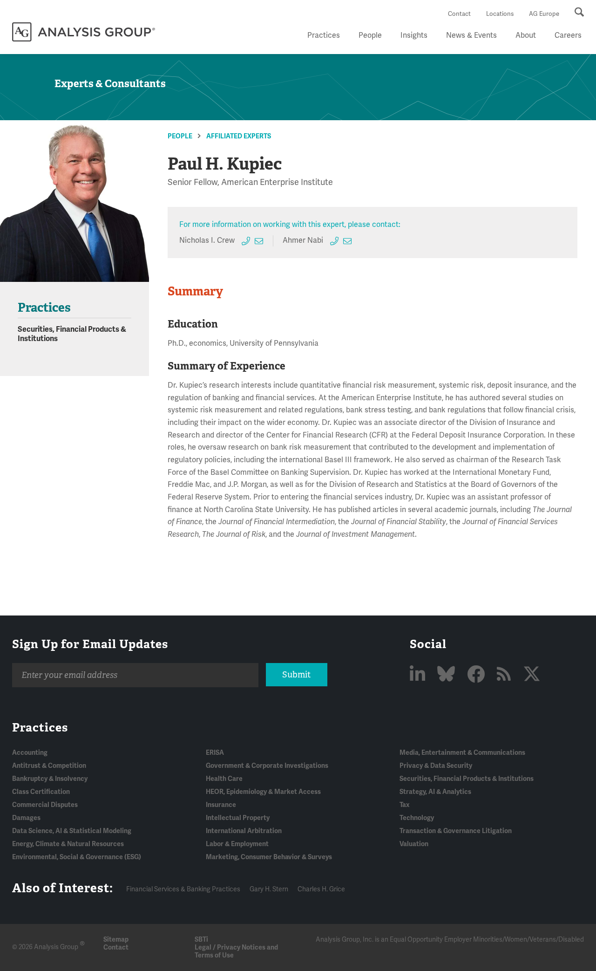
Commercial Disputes (45, 805)
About (525, 35)
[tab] (202, 292)
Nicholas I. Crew (207, 240)
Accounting (29, 753)
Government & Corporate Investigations (267, 766)
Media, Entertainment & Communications (462, 753)
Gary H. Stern (269, 889)
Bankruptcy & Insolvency (50, 779)
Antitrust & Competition (49, 766)
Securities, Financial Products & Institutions (467, 779)
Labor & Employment (237, 844)
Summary (195, 291)
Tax (404, 805)
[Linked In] (419, 675)
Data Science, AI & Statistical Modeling (71, 831)
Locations (500, 14)
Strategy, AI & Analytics (435, 792)
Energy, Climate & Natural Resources (68, 844)
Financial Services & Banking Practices (183, 889)
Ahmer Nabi (303, 240)
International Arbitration (244, 831)
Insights (413, 35)
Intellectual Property (238, 818)
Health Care (224, 779)
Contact (459, 14)
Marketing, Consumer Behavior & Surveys (269, 857)
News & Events (471, 35)
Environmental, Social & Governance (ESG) (76, 857)
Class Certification (41, 792)
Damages (26, 818)
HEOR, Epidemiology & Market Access (263, 792)
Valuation (414, 844)
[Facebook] (477, 675)
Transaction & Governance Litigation (456, 831)
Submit (296, 675)
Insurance (221, 805)
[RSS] (506, 675)
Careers (568, 35)
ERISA (215, 753)
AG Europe (544, 14)
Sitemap (116, 940)
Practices (323, 35)
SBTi (201, 940)
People (370, 35)
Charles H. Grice (321, 889)
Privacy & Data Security (436, 766)
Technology (417, 818)
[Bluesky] (448, 675)
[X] (532, 675)
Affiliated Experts (238, 136)
